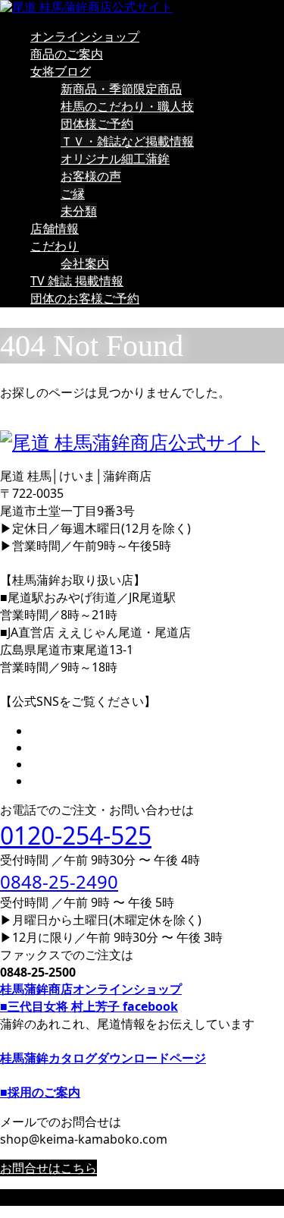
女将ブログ (60, 71)
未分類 (79, 211)
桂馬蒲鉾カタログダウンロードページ (103, 1058)
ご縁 (73, 193)
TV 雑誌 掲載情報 (76, 280)
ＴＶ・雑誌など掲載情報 (127, 141)
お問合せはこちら (48, 1168)
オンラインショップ (84, 36)
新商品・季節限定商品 (121, 88)
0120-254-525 (75, 835)
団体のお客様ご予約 (84, 298)
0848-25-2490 (59, 881)
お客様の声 (91, 176)
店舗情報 (54, 228)
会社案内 (85, 263)
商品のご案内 (66, 54)
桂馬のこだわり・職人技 (127, 106)
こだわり (54, 246)
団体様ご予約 (97, 123)
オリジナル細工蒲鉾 (115, 158)
